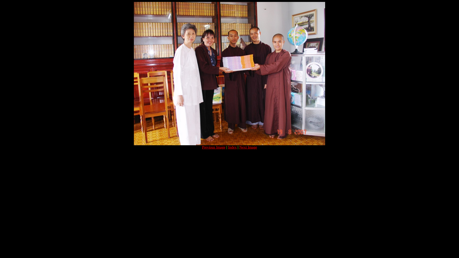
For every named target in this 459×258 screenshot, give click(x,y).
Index (232, 147)
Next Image (248, 147)
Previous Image (213, 147)
